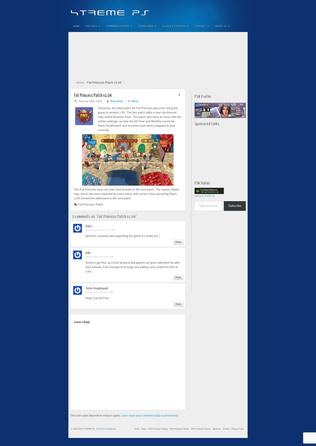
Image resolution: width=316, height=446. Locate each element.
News (80, 82)
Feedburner (222, 10)
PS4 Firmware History (179, 429)
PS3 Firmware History (158, 429)
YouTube (237, 10)
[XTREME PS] (158, 10)
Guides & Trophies (174, 26)
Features (91, 26)
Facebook (217, 10)
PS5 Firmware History (201, 429)
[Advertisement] (158, 55)
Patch (99, 204)
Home (76, 26)
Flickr (227, 10)
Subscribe (234, 205)
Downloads (146, 26)
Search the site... (242, 26)
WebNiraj (102, 429)
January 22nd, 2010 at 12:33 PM (100, 230)
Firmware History (117, 26)
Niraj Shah (116, 101)
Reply (178, 241)
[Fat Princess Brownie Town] (128, 160)
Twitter (232, 10)
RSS (242, 10)
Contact (200, 26)
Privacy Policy (237, 429)
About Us (221, 26)
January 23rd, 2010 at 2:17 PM (99, 292)
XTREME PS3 (209, 196)
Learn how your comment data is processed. (149, 415)
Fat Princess (86, 204)
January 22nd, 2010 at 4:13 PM (99, 256)
